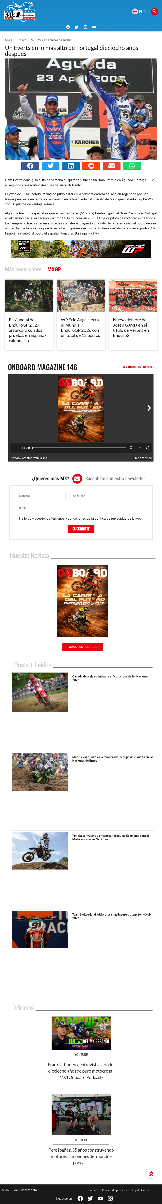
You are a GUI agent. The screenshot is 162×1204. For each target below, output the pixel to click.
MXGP (9, 40)
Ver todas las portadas (138, 367)
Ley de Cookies (142, 1190)
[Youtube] (94, 27)
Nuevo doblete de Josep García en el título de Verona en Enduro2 (131, 327)
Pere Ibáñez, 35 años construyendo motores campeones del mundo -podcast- (81, 1156)
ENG (142, 11)
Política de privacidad (115, 1190)
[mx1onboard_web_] (81, 256)
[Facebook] (68, 27)
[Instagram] (85, 27)
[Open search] (154, 11)
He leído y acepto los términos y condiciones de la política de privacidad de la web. (80, 518)
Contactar (93, 1190)
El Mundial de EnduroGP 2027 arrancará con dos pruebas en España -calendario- (28, 330)
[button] (30, 166)
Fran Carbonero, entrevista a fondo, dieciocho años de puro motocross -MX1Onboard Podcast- (81, 1071)
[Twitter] (76, 27)
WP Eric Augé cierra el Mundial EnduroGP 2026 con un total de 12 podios (80, 327)
